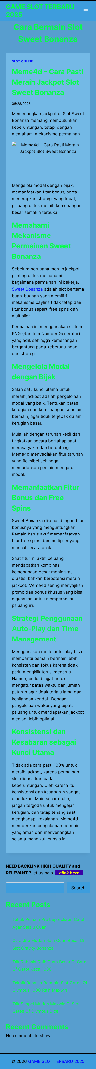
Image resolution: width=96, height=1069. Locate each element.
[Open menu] (85, 10)
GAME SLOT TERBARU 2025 (56, 1061)
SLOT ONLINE (22, 61)
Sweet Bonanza (27, 289)
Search (78, 887)
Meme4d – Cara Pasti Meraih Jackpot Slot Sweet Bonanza (47, 82)
